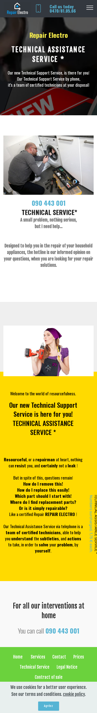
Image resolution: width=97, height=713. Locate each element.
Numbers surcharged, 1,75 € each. (91, 524)
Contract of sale (48, 677)
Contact (59, 657)
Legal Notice (67, 667)
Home (18, 657)
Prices (78, 657)
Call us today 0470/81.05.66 (63, 8)
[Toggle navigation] (89, 7)
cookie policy (74, 694)
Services (38, 657)
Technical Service (34, 667)
